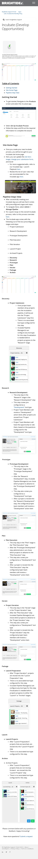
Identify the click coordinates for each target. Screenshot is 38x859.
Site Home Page (11, 90)
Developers (5, 849)
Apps (19, 12)
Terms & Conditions (27, 849)
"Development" (19, 407)
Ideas (26, 847)
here (18, 169)
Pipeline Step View (12, 93)
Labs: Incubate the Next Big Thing (13, 13)
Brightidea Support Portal (9, 12)
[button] (33, 2)
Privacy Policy (15, 849)
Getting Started (11, 88)
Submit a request (26, 836)
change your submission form (22, 159)
